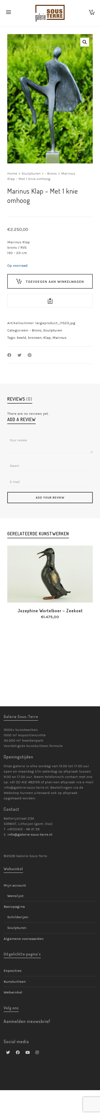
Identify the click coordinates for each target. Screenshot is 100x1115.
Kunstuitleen (15, 981)
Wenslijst (15, 896)
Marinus (59, 337)
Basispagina (14, 906)
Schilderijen (17, 917)
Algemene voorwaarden (23, 938)
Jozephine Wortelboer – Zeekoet (50, 610)
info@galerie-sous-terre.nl (30, 834)
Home (12, 173)
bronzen (35, 337)
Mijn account (15, 885)
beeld (21, 337)
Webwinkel (13, 992)
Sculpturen (31, 173)
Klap (47, 337)
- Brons (51, 173)
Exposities (13, 970)
